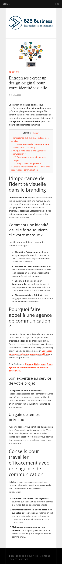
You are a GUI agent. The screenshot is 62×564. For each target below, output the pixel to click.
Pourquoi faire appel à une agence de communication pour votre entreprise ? (31, 367)
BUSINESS (14, 72)
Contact (23, 559)
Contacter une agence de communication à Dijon (30, 352)
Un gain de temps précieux (27, 163)
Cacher (35, 133)
